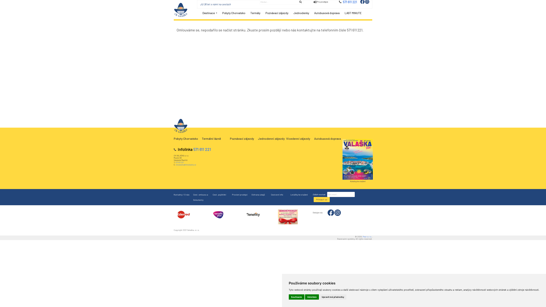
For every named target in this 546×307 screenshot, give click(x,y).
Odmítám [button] (312, 297)
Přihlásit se (321, 199)
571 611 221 (180, 162)
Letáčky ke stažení (299, 194)
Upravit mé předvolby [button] (333, 297)
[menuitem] (210, 13)
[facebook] (362, 3)
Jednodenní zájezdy (271, 138)
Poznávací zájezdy (242, 138)
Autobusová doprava (327, 138)
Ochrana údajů (258, 194)
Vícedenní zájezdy (298, 138)
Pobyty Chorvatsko (186, 138)
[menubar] (282, 13)
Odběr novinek (319, 194)
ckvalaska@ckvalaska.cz (186, 165)
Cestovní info (277, 194)
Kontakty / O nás (181, 194)
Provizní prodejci (240, 194)
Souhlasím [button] (296, 297)
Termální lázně (211, 138)
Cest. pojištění (219, 194)
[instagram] (367, 3)
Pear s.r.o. (367, 237)
